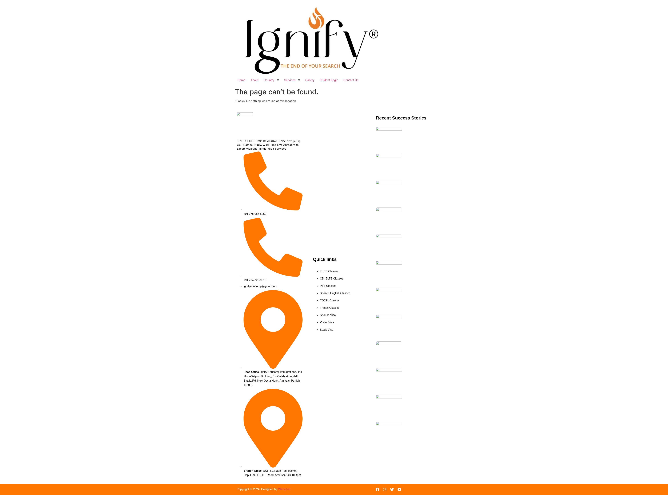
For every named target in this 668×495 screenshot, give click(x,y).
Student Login (329, 80)
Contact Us (350, 80)
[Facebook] (377, 489)
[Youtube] (399, 489)
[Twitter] (392, 489)
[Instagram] (384, 489)
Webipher (284, 489)
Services (289, 80)
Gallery (310, 80)
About (254, 80)
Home (241, 80)
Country (269, 80)
